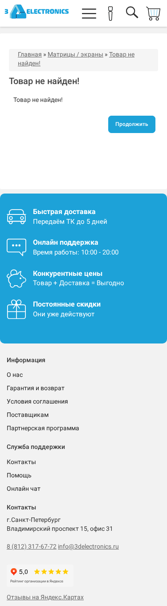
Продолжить (131, 124)
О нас (15, 374)
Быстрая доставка (64, 211)
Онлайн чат (24, 488)
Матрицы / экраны (75, 54)
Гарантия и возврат (36, 388)
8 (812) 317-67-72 (32, 546)
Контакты (21, 461)
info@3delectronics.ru (88, 546)
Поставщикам (28, 414)
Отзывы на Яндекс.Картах (45, 597)
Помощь (19, 475)
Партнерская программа (43, 428)
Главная (30, 54)
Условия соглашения (37, 401)
